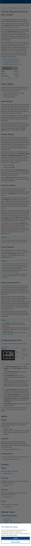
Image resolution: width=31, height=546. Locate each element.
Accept (15, 538)
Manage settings (15, 542)
